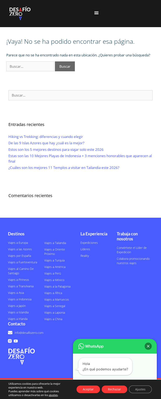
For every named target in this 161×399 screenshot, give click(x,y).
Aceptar (88, 389)
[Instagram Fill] (10, 341)
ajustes (53, 395)
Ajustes (140, 389)
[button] (96, 12)
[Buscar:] (30, 66)
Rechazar (114, 389)
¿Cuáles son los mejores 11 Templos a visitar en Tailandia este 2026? (63, 167)
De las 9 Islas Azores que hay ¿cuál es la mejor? (46, 143)
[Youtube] (16, 341)
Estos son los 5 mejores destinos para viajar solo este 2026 (56, 149)
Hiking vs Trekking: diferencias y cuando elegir (45, 136)
